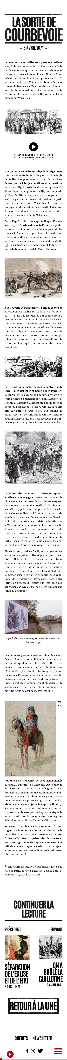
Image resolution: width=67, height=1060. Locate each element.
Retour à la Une (33, 1005)
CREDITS (21, 1038)
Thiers (53, 207)
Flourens (10, 551)
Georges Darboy (33, 812)
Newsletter (42, 1038)
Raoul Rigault (21, 804)
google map (33, 642)
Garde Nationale (38, 215)
